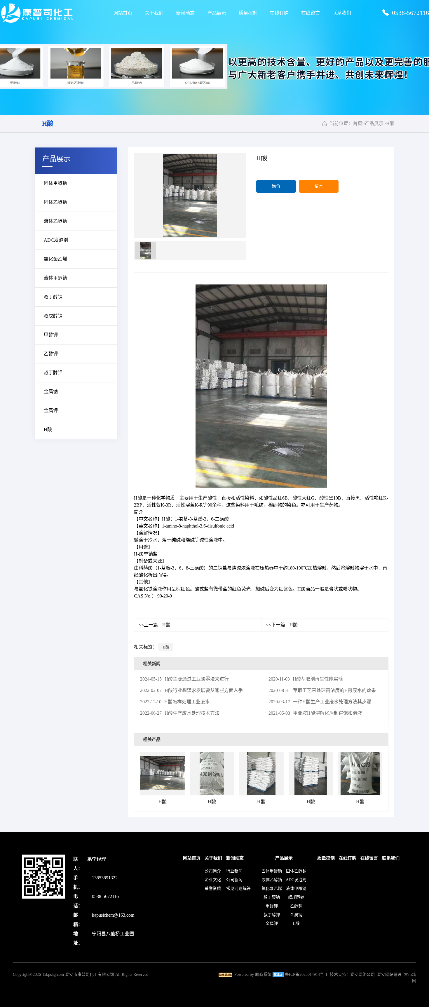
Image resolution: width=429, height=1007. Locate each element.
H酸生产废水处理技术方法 (179, 713)
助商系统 (263, 974)
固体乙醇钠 (55, 202)
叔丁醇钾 (53, 372)
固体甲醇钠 (55, 183)
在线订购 (279, 12)
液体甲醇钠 (55, 277)
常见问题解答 (238, 888)
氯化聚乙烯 (55, 258)
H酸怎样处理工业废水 (175, 701)
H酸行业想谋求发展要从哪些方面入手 (191, 690)
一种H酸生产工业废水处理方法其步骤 (319, 701)
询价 (276, 186)
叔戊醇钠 (53, 315)
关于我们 (154, 12)
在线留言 (310, 12)
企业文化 (213, 880)
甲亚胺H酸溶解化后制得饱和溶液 (315, 713)
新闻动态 (185, 12)
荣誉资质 (213, 888)
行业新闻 (234, 871)
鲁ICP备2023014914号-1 (306, 974)
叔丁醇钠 (53, 296)
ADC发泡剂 (56, 240)
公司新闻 (234, 880)
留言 (318, 186)
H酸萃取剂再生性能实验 (305, 678)
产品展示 (216, 12)
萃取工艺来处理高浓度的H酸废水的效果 (322, 690)
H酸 (47, 123)
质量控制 (248, 12)
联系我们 (341, 12)
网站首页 (123, 12)
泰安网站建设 (389, 974)
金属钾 (51, 410)
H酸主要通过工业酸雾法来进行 (184, 678)
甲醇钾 (51, 334)
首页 (357, 123)
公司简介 (213, 871)
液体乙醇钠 (55, 221)
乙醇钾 (51, 353)
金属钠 (51, 391)
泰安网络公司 (362, 974)
